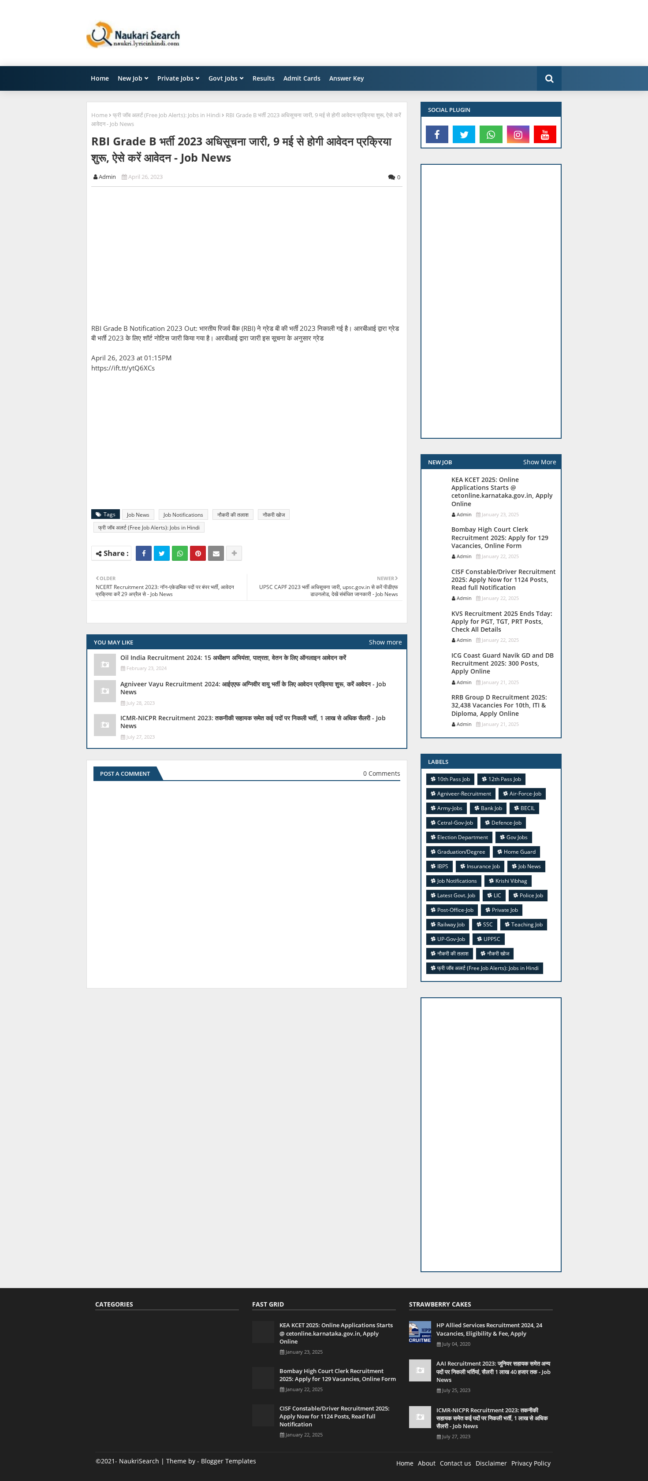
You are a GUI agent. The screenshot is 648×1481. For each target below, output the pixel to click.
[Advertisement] (401, 33)
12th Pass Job (504, 779)
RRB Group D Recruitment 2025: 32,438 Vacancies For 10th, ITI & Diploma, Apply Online (499, 705)
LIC (497, 895)
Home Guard (520, 851)
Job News (138, 514)
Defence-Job (506, 822)
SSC (488, 924)
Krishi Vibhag (511, 881)
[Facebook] (144, 553)
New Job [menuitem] (130, 78)
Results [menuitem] (264, 78)
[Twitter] (162, 553)
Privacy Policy (531, 1463)
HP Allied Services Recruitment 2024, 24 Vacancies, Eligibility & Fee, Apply (489, 1329)
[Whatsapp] (180, 553)
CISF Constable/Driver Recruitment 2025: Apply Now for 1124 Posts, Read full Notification (503, 580)
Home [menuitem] (100, 78)
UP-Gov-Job (451, 939)
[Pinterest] (198, 553)
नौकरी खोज (274, 514)
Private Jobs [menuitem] (175, 78)
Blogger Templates (228, 1461)
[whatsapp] (491, 134)
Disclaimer (491, 1463)
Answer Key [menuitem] (346, 78)
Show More (539, 462)
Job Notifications (183, 514)
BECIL (528, 808)
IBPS (442, 866)
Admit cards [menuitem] (301, 78)
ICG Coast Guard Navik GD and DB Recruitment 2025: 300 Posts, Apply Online (502, 663)
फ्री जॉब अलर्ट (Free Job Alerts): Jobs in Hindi (166, 115)
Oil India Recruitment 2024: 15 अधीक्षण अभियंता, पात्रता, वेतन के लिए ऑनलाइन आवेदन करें (233, 658)
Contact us (455, 1463)
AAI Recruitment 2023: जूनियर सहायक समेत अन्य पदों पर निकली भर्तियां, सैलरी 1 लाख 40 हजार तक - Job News (493, 1371)
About (427, 1463)
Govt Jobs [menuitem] (223, 78)
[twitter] (464, 134)
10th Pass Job (453, 779)
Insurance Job (483, 866)
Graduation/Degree (461, 851)
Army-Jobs (449, 808)
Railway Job (451, 924)
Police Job (531, 895)
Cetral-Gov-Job (455, 822)
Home (99, 115)
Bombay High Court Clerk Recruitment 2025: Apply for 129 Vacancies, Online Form (499, 537)
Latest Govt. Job (456, 895)
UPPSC (492, 939)
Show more (385, 642)
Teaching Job (527, 924)
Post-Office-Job (455, 910)
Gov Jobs (517, 837)
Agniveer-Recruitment (464, 793)
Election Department (462, 837)
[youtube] (545, 134)
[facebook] (437, 134)
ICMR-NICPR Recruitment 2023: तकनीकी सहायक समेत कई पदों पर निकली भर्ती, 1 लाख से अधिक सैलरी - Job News (253, 722)
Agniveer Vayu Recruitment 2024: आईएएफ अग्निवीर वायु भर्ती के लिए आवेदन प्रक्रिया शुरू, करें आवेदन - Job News (253, 688)
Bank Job (491, 808)
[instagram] (518, 134)
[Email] (216, 553)
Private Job (505, 910)
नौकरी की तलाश (233, 514)
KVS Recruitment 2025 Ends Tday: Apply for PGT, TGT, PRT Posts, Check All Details (501, 621)
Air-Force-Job (525, 793)
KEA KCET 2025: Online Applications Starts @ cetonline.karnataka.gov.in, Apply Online (502, 492)
